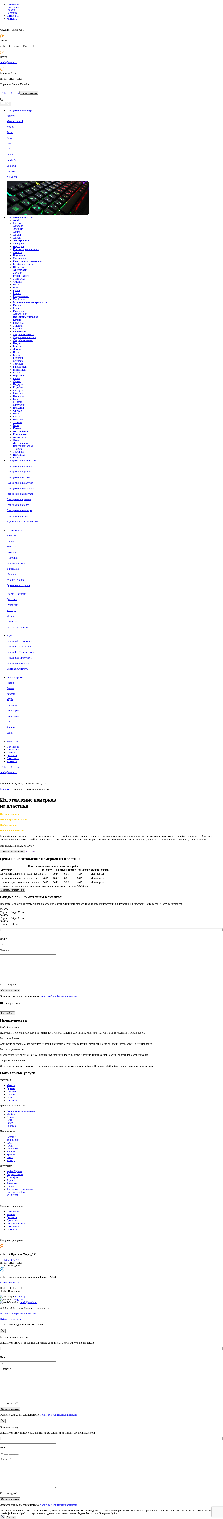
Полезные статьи (16, 1223)
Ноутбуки (18, 246)
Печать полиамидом (18, 663)
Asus (9, 138)
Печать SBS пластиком (19, 657)
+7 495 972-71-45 (9, 1259)
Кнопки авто (20, 434)
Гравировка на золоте (19, 504)
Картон (11, 693)
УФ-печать (12, 741)
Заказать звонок (29, 93)
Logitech (11, 165)
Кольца (17, 319)
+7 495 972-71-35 (9, 92)
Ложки (17, 349)
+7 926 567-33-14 (9, 1282)
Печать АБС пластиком (20, 641)
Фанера (11, 727)
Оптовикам (13, 15)
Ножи (16, 413)
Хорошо (11, 1517)
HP (8, 149)
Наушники (19, 255)
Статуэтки (19, 404)
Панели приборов (23, 445)
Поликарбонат (15, 710)
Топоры (17, 422)
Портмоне (18, 375)
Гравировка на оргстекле (20, 488)
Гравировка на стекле (19, 477)
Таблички (18, 451)
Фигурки (18, 390)
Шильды (11, 574)
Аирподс (18, 226)
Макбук (11, 115)
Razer (10, 132)
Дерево (11, 1088)
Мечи (16, 425)
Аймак (17, 237)
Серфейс (11, 160)
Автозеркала (20, 437)
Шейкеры (18, 267)
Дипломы (12, 599)
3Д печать (12, 635)
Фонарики (19, 243)
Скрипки (18, 308)
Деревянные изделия (18, 585)
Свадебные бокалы (23, 334)
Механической (15, 121)
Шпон (10, 732)
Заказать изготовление (12, 851)
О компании (13, 4)
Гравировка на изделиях (20, 217)
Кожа (9, 1097)
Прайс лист (13, 7)
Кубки (16, 399)
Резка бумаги (14, 1177)
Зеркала (17, 448)
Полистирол (13, 716)
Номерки (12, 552)
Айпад (16, 231)
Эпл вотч (18, 228)
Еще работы (7, 1013)
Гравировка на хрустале (20, 493)
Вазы (16, 352)
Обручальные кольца (24, 337)
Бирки (16, 457)
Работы (11, 9)
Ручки (16, 290)
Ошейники (19, 299)
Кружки (17, 355)
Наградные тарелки (17, 627)
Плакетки (18, 407)
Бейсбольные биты (23, 264)
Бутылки (18, 357)
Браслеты (18, 322)
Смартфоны (19, 258)
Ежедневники (21, 296)
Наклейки (12, 557)
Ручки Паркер (21, 275)
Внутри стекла (15, 1174)
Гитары (17, 305)
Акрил (10, 682)
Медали (17, 401)
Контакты (12, 18)
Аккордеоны (20, 314)
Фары (16, 440)
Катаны (17, 428)
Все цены (31, 851)
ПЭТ (9, 721)
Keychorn (12, 176)
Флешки (17, 252)
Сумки (17, 381)
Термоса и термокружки (20, 1189)
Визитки (11, 546)
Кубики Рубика (15, 579)
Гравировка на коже (18, 516)
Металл (11, 1085)
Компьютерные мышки (26, 249)
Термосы (18, 363)
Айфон (17, 234)
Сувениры (19, 393)
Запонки (18, 325)
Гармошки (19, 311)
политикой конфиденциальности (58, 996)
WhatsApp (19, 1296)
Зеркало (11, 1180)
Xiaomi (10, 126)
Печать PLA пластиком (19, 646)
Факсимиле (13, 568)
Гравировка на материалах (21, 460)
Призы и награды (16, 593)
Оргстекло (12, 705)
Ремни (16, 378)
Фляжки (17, 281)
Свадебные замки (23, 340)
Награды (11, 610)
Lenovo (11, 171)
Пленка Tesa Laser (17, 1192)
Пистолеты (19, 419)
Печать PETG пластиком (20, 652)
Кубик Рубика (14, 1171)
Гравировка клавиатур (19, 110)
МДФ (10, 699)
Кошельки (18, 372)
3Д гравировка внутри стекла (23, 521)
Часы (16, 284)
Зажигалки (19, 278)
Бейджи (11, 541)
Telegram (18, 1299)
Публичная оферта (10, 1319)
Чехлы (16, 287)
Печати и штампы (17, 563)
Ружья (16, 416)
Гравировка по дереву (19, 471)
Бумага (10, 688)
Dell (9, 143)
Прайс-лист (13, 1220)
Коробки (18, 387)
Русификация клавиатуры (21, 1111)
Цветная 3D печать (17, 668)
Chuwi (10, 154)
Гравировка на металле (19, 466)
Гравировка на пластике (20, 482)
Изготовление (14, 530)
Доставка (12, 12)
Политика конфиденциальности (18, 1313)
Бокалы (17, 346)
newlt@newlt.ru (8, 62)
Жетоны (17, 272)
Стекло (11, 1094)
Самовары (18, 360)
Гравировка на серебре (19, 510)
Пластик (11, 1091)
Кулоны (17, 328)
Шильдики (19, 454)
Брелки (17, 293)
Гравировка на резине (19, 499)
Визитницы (19, 369)
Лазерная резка (15, 677)
